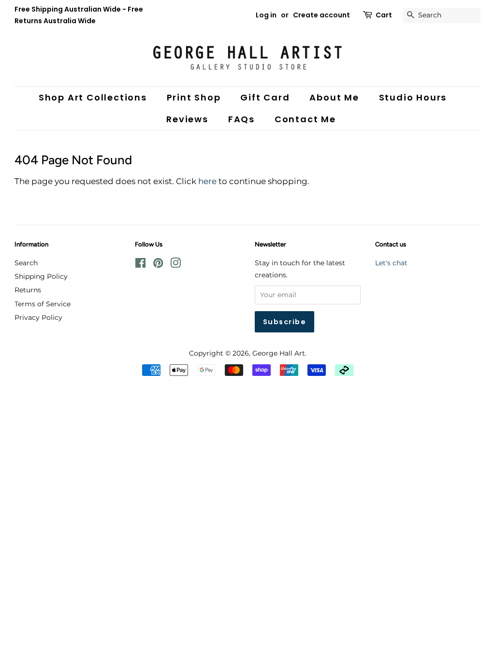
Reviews (187, 119)
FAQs (241, 119)
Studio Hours (413, 97)
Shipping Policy (41, 276)
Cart (384, 15)
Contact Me (305, 119)
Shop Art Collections (93, 97)
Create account (321, 15)
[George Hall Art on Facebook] (140, 264)
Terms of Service (43, 304)
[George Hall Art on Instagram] (175, 264)
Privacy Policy (38, 317)
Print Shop (194, 97)
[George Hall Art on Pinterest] (158, 264)
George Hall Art (278, 353)
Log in (266, 15)
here (207, 181)
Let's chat (391, 262)
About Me (334, 97)
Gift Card (265, 97)
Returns (28, 290)
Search (26, 262)
